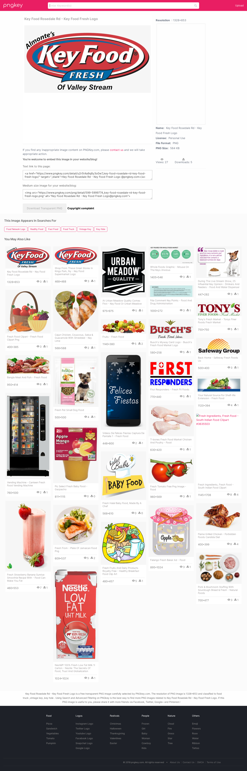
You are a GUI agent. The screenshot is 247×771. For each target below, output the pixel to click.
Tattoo (195, 748)
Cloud (171, 723)
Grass (171, 733)
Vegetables (52, 733)
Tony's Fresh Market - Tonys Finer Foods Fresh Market (217, 321)
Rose (195, 733)
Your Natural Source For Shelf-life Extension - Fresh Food (216, 397)
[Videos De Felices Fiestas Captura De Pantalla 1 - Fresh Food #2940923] (123, 391)
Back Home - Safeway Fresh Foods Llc (218, 359)
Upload (239, 5)
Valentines (115, 738)
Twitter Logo (83, 728)
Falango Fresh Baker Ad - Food (167, 560)
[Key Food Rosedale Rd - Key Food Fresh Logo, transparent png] (87, 59)
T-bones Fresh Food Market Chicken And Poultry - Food (171, 441)
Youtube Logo (83, 733)
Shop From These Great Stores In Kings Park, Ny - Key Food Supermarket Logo (74, 271)
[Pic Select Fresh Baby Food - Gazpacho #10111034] (75, 454)
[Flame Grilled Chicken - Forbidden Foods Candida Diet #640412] (219, 517)
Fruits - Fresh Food (113, 336)
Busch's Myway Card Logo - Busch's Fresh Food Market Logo (171, 344)
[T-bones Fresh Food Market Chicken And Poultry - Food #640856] (171, 420)
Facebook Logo (84, 738)
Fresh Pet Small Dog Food (69, 410)
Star (170, 738)
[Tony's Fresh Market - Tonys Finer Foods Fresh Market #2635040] (219, 309)
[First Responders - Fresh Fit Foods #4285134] (171, 374)
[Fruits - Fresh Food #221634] (123, 326)
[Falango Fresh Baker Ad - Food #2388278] (171, 531)
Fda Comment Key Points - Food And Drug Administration (171, 302)
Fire (170, 728)
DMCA (200, 762)
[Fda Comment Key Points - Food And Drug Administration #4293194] (171, 291)
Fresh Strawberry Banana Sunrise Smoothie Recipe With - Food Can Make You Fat (26, 577)
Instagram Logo (84, 723)
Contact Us (188, 762)
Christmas (115, 723)
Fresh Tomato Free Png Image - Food (168, 488)
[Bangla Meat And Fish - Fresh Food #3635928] (28, 364)
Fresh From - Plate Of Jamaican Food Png (76, 549)
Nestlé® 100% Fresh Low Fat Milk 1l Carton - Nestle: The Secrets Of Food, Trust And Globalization (75, 668)
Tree (170, 743)
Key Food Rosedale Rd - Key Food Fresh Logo (26, 273)
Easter (113, 743)
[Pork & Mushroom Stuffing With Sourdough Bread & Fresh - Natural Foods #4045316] (219, 568)
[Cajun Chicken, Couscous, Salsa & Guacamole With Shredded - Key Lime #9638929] (75, 311)
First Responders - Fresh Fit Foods (169, 389)
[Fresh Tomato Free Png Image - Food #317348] (171, 470)
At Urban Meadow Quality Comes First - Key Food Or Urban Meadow (122, 302)
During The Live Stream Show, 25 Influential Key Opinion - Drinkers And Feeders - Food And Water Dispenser (218, 284)
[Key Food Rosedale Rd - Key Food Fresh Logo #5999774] (28, 257)
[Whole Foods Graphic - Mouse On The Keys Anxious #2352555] (171, 255)
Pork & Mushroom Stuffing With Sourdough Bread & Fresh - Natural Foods (218, 589)
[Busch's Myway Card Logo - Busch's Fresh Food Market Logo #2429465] (171, 329)
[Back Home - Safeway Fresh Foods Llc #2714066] (219, 346)
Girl (143, 728)
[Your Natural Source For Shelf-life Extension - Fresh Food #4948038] (219, 384)
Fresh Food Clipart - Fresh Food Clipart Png (25, 338)
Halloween (115, 728)
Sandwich (51, 728)
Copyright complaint (80, 208)
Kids (144, 748)
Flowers (196, 728)
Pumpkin (51, 743)
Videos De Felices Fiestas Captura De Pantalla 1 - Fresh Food (123, 435)
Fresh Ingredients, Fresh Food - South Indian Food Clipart (216, 486)
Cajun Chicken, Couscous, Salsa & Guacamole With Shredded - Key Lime (74, 337)
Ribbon (196, 743)
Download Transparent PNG (44, 208)
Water (195, 738)
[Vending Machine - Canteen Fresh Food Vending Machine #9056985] (28, 436)
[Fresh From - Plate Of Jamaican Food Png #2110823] (75, 525)
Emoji (195, 723)
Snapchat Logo (84, 743)
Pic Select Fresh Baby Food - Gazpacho (71, 488)
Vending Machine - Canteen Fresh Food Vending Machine (26, 484)
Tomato (50, 738)
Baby (144, 733)
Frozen (145, 723)
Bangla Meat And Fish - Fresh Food (27, 377)
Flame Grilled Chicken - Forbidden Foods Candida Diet (217, 536)
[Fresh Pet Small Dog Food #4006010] (75, 381)
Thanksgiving (117, 733)
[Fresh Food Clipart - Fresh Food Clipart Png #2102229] (28, 312)
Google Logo (83, 748)
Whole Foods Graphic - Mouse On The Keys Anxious (169, 268)
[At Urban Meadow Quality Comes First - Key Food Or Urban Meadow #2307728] (123, 271)
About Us (175, 762)
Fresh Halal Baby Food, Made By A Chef (121, 505)
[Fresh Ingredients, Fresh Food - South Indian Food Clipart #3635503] (219, 447)
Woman (146, 738)
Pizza (49, 723)
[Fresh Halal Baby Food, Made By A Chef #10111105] (123, 475)
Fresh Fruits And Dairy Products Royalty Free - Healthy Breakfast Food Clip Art (120, 570)
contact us (116, 150)
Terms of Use (214, 762)
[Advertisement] (64, 118)
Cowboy (146, 743)
